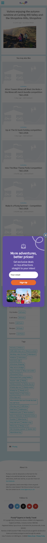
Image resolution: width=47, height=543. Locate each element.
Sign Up (23, 282)
